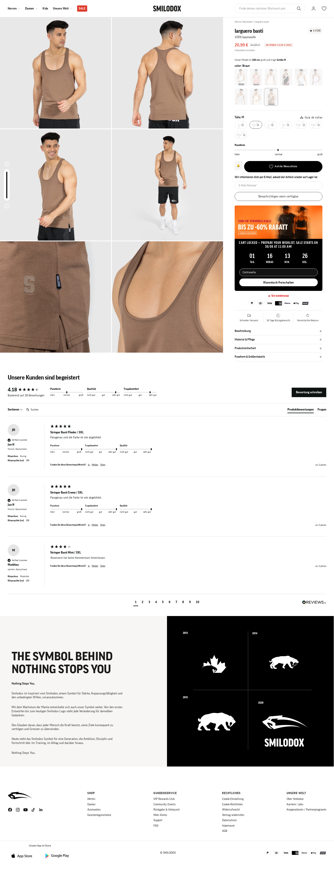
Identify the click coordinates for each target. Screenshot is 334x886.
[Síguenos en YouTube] (25, 809)
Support (157, 820)
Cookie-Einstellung (233, 799)
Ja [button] (89, 465)
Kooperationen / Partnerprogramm (306, 809)
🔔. (239, 165)
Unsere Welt (61, 8)
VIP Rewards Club (164, 799)
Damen (29, 8)
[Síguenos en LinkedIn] (41, 809)
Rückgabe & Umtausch (166, 809)
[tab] (300, 410)
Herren (12, 8)
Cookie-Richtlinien (232, 804)
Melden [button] (95, 465)
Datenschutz (229, 820)
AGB (224, 830)
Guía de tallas (313, 117)
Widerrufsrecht (231, 809)
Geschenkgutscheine (99, 815)
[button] (135, 602)
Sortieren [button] (14, 409)
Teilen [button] (102, 465)
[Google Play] (56, 855)
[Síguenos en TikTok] (33, 809)
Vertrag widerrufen (233, 815)
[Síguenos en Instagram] (17, 809)
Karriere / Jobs (295, 804)
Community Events (164, 804)
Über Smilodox (295, 799)
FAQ (155, 825)
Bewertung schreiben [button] (309, 392)
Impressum (228, 825)
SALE (82, 8)
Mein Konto (160, 815)
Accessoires (94, 809)
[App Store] (23, 855)
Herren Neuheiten (244, 22)
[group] (28, 389)
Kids (45, 8)
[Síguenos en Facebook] (10, 809)
